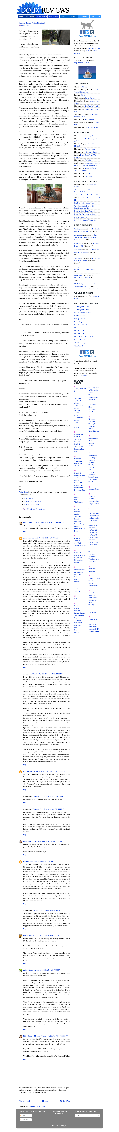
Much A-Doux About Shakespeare (86, 337)
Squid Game (93, 525)
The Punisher (93, 482)
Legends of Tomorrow (78, 619)
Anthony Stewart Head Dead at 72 (86, 195)
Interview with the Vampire (79, 570)
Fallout (76, 509)
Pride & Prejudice (80, 340)
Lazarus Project (79, 613)
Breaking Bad (79, 449)
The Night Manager (92, 425)
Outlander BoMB (92, 444)
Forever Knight (79, 524)
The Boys (77, 439)
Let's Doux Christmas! (82, 325)
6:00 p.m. (84, 87)
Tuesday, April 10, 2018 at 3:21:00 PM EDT (44, 935)
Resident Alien (94, 501)
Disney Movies (79, 318)
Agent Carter (78, 405)
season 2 (32, 501)
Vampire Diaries (94, 578)
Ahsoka (77, 412)
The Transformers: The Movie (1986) (86, 169)
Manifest (92, 399)
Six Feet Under (94, 518)
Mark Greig (78, 275)
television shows (94, 48)
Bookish (77, 444)
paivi (25, 970)
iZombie (77, 581)
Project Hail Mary (91, 127)
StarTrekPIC (93, 535)
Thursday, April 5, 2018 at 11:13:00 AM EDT (50, 841)
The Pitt (91, 465)
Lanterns (77, 610)
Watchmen (92, 595)
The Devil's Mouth (91, 106)
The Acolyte (78, 398)
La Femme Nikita (78, 607)
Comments (25, 1119)
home (31, 504)
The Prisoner (93, 479)
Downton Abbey (80, 490)
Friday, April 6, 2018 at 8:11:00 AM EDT (42, 861)
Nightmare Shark (91, 152)
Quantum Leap (94, 489)
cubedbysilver (28, 771)
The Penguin (93, 457)
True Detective (94, 559)
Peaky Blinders (94, 455)
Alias (76, 415)
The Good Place (80, 545)
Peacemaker (93, 453)
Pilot (83, 95)
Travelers (92, 554)
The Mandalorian (93, 396)
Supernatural (93, 544)
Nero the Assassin (92, 420)
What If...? (92, 602)
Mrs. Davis (92, 412)
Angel (76, 422)
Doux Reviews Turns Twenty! (84, 211)
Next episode (29, 498)
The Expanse (78, 502)
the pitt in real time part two (87, 230)
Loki (76, 627)
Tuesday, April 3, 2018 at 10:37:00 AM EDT (49, 522)
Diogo (25, 861)
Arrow (76, 425)
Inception (88, 176)
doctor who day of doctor (86, 285)
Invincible (77, 574)
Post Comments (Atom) (37, 1106)
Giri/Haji (77, 543)
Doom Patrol (78, 487)
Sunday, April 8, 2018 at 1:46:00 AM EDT (47, 910)
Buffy (76, 451)
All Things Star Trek (81, 306)
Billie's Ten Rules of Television (85, 220)
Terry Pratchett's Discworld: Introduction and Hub (84, 207)
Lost (75, 630)
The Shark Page (79, 343)
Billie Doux (23, 492)
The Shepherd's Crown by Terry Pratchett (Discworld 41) (87, 164)
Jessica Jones (40, 509)
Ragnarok (92, 496)
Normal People (94, 431)
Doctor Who (78, 482)
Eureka (76, 497)
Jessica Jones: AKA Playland (32, 22)
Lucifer (76, 632)
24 (75, 391)
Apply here (83, 375)
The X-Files (93, 612)
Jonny (25, 538)
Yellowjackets (93, 619)
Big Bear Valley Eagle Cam (84, 203)
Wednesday (93, 597)
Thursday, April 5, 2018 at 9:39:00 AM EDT (48, 809)
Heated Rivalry (79, 555)
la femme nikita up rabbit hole (85, 268)
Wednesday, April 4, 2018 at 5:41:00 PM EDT (50, 771)
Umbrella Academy (92, 569)
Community (78, 461)
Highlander (78, 557)
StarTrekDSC (93, 532)
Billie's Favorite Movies (82, 312)
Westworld (92, 600)
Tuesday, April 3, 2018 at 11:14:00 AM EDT (43, 538)
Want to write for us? (60, 1111)
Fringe (76, 526)
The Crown (78, 466)
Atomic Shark (90, 149)
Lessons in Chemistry (78, 623)
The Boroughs (79, 446)
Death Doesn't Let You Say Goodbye (86, 156)
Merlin (91, 402)
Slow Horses (93, 520)
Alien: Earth (78, 417)
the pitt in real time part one (87, 250)
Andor (76, 420)
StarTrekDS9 (93, 530)
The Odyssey (89, 119)
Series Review (90, 98)
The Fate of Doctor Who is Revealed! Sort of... (83, 191)
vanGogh (77, 229)
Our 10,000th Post (80, 217)
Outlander (92, 441)
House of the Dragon (78, 561)
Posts (23, 1115)
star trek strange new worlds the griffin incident (85, 237)
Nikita (91, 428)
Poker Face (92, 470)
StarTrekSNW (93, 537)
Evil (75, 499)
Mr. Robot (92, 409)
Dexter (76, 480)
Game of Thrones (77, 539)
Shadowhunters (94, 515)
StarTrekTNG (93, 539)
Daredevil (77, 473)
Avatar (76, 427)
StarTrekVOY (93, 542)
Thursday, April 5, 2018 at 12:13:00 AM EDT (48, 796)
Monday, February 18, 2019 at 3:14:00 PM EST (51, 1036)
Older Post (65, 1100)
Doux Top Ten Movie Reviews (84, 214)
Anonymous (78, 235)
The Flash (77, 516)
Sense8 (91, 511)
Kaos (76, 598)
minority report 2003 (82, 278)
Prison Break (93, 477)
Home (45, 1100)
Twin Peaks (93, 561)
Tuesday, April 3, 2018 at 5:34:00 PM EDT (47, 674)
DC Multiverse (79, 315)
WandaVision (93, 593)
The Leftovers (79, 615)
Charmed (77, 458)
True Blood (92, 556)
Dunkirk (88, 173)
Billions (77, 441)
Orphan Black (93, 438)
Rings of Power (94, 503)
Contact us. (59, 1113)
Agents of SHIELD (77, 409)
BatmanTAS (78, 434)
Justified (77, 591)
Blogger (63, 1125)
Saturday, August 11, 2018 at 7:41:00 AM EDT (44, 970)
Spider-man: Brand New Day (86, 110)
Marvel (76, 328)
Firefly (76, 514)
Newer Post (24, 1100)
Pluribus (91, 467)
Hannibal (77, 552)
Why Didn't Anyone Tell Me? (87, 199)
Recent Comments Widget (95, 288)
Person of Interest (92, 461)
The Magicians (94, 387)
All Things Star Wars (81, 309)
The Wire (92, 605)
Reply (25, 531)
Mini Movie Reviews (81, 334)
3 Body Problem (80, 388)
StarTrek (92, 527)
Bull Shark (89, 160)
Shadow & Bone (94, 513)
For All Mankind (77, 520)
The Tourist (93, 552)
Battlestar (77, 437)
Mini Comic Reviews (81, 331)
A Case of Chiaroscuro (86, 91)
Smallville (92, 523)
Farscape (77, 511)
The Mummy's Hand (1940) (86, 140)
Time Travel (78, 346)
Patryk (25, 935)
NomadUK (78, 243)
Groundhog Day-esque (82, 322)
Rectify (91, 498)
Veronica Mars (94, 585)
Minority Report (91, 136)
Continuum (78, 463)
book (87, 50)
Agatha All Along (78, 401)
